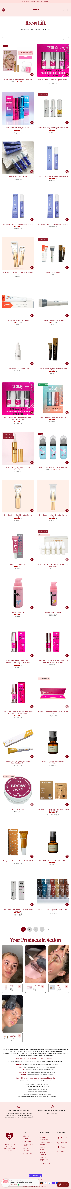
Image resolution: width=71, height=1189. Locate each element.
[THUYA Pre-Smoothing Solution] (18, 349)
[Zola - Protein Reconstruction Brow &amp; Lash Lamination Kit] (18, 398)
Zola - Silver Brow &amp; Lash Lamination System (18, 910)
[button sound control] (20, 980)
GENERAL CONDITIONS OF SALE (45, 1159)
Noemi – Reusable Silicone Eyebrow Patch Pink (53, 712)
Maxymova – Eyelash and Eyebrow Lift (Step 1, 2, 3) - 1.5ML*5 (53, 810)
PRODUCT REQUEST (43, 1148)
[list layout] (61, 39)
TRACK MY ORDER (46, 1142)
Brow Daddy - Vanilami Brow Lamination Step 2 (53, 516)
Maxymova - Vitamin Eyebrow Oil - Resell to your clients (53, 565)
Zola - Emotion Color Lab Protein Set (53, 418)
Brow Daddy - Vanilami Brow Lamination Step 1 (18, 516)
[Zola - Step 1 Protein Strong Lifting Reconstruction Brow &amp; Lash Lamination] (18, 641)
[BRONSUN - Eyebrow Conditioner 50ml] (53, 842)
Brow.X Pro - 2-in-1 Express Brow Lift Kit (18, 79)
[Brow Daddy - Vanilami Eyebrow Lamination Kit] (18, 253)
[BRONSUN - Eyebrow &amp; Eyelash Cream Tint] (53, 890)
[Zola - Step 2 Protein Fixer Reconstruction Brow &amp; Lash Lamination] (53, 641)
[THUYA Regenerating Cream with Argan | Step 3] (53, 349)
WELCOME (26, 1136)
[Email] (59, 1152)
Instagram (64, 1142)
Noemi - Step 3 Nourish (53, 612)
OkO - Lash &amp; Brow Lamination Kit (53, 467)
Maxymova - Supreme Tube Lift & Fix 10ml (18, 861)
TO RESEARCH (27, 1153)
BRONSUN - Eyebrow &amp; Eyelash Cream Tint (53, 910)
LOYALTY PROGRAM (26, 1149)
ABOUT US (43, 1155)
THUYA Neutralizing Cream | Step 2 (53, 320)
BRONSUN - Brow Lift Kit (18, 177)
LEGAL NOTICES (45, 1163)
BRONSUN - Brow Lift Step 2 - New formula (18, 224)
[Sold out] (67, 559)
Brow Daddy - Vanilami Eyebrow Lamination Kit (18, 273)
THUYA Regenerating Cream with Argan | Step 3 (53, 369)
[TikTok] (59, 1147)
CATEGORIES (27, 1141)
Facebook (64, 1138)
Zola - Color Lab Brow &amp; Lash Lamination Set (18, 128)
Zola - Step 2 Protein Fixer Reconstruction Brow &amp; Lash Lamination (53, 661)
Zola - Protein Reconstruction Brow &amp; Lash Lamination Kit (18, 418)
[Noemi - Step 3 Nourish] (53, 593)
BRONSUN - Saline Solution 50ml (53, 761)
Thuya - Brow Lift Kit (53, 272)
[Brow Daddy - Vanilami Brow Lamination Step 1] (18, 496)
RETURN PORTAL (45, 1145)
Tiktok (63, 1147)
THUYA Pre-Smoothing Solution (18, 368)
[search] (63, 10)
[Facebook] (59, 1138)
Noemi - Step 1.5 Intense (18, 564)
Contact (42, 1152)
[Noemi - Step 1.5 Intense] (18, 545)
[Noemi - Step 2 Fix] (18, 593)
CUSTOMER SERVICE (52, 1110)
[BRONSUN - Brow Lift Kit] (18, 157)
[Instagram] (59, 1143)
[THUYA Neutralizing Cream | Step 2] (53, 301)
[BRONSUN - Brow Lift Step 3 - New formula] (53, 205)
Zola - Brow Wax (18, 809)
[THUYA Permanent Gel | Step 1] (18, 301)
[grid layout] (63, 39)
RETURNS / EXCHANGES (44, 1138)
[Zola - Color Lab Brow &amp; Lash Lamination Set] (18, 108)
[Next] (48, 929)
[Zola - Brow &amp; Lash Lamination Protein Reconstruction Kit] (53, 60)
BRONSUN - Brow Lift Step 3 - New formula (53, 224)
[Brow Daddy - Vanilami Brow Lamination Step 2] (53, 496)
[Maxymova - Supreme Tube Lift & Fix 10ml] (18, 842)
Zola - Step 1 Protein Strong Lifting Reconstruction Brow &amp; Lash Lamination (18, 662)
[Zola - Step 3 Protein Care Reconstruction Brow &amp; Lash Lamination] (18, 692)
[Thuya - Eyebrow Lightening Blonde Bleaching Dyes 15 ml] (18, 742)
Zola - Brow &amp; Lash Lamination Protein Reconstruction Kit (53, 80)
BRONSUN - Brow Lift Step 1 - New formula (53, 177)
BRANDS (25, 1139)
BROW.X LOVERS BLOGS (28, 1145)
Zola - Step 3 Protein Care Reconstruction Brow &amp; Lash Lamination (18, 712)
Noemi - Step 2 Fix (18, 612)
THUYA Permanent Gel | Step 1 (18, 320)
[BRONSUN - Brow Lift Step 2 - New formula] (18, 205)
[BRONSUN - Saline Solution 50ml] (53, 742)
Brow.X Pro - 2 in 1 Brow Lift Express (18, 467)
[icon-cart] (67, 9)
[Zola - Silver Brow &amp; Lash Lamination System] (18, 890)
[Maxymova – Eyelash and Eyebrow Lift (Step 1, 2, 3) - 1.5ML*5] (53, 790)
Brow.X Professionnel (34, 1186)
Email (62, 1151)
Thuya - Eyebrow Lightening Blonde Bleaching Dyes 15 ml (17, 762)
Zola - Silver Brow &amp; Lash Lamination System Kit (53, 128)
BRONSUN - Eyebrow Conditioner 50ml (53, 861)
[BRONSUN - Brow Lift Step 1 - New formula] (53, 157)
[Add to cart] (32, 74)
